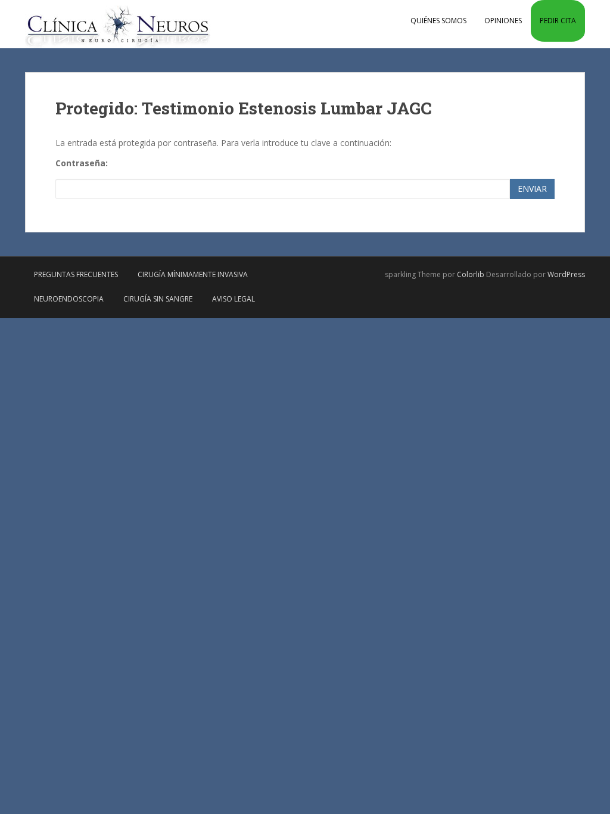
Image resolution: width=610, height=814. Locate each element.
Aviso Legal (233, 299)
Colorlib (470, 274)
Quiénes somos (438, 20)
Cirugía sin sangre (157, 299)
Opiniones (503, 20)
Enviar (532, 188)
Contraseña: (81, 163)
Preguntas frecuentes (76, 274)
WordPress (566, 274)
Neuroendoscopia (69, 299)
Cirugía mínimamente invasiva (193, 274)
